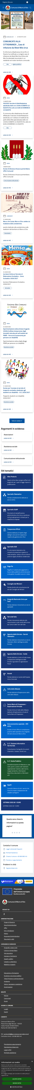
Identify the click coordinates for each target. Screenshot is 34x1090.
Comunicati (10, 37)
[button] (17, 1087)
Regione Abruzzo (8, 2)
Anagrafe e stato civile (10, 948)
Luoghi (6, 1009)
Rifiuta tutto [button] (17, 1083)
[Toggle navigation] (3, 7)
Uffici (5, 928)
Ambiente (7, 981)
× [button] (32, 1061)
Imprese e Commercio (10, 956)
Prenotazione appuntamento (12, 1044)
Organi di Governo (9, 922)
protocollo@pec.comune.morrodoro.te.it (16, 1034)
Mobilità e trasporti (9, 964)
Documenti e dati (9, 939)
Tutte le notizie (16, 421)
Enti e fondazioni (9, 931)
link (7, 1075)
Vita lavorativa (8, 953)
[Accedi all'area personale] (27, 2)
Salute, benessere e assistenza (13, 984)
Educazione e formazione (11, 973)
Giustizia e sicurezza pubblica (12, 976)
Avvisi (8, 98)
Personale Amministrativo (11, 936)
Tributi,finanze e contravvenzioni (13, 979)
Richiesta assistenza (10, 1053)
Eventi (6, 1012)
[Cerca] (30, 8)
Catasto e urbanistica (10, 962)
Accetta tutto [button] (17, 1079)
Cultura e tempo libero (10, 950)
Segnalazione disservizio (11, 1047)
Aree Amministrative (10, 925)
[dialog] (17, 1075)
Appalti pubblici (8, 959)
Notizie (6, 996)
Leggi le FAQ (7, 1050)
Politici (6, 933)
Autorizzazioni (8, 987)
